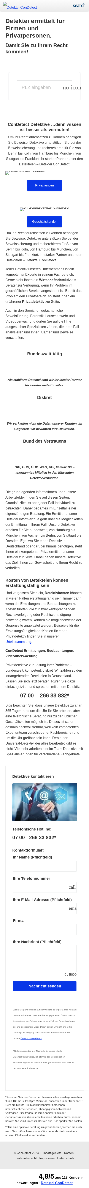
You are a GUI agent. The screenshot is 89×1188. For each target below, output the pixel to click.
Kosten (69, 1153)
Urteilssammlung (18, 642)
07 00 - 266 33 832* (34, 837)
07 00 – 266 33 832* (44, 695)
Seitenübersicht (26, 1158)
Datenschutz (65, 1158)
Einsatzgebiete (51, 1153)
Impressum (47, 1158)
